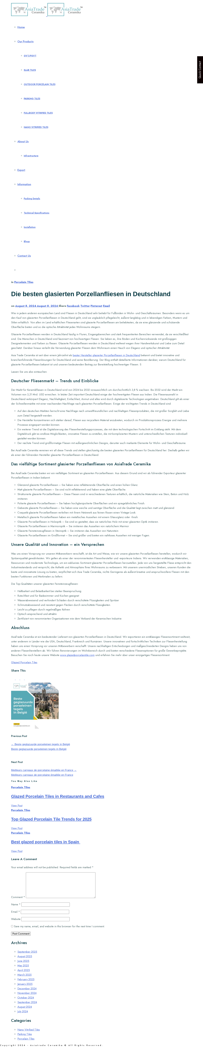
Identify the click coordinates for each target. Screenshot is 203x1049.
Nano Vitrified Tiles (28, 1030)
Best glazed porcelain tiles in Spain (45, 842)
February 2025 (25, 979)
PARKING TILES (32, 98)
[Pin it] (22, 679)
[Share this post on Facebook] (13, 679)
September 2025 (27, 952)
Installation (30, 227)
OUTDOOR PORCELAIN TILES (39, 84)
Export (21, 170)
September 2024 (27, 1002)
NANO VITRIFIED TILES (36, 127)
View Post (16, 805)
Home (21, 27)
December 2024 (26, 988)
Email (106, 306)
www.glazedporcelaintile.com (77, 655)
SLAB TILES (30, 70)
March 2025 (24, 975)
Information (24, 184)
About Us (23, 141)
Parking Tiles (24, 1034)
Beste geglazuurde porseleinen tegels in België (40, 744)
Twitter (85, 306)
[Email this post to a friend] (27, 679)
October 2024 (25, 997)
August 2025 (24, 956)
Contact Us (24, 256)
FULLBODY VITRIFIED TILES (38, 112)
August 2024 (24, 1007)
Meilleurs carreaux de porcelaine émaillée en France (44, 770)
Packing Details (32, 198)
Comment (18, 897)
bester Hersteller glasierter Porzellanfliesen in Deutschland (106, 355)
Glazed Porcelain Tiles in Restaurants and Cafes (57, 796)
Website (15, 919)
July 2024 (22, 1011)
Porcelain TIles (23, 282)
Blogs (27, 241)
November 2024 (26, 993)
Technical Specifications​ (36, 212)
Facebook (73, 306)
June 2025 (23, 961)
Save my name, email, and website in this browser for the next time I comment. (59, 926)
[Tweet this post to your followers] (18, 679)
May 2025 (23, 965)
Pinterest (96, 306)
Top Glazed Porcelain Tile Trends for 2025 (51, 819)
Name (16, 904)
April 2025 (23, 970)
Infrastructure (31, 155)
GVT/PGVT (30, 55)
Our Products (25, 41)
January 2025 (25, 984)
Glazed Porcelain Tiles (24, 662)
